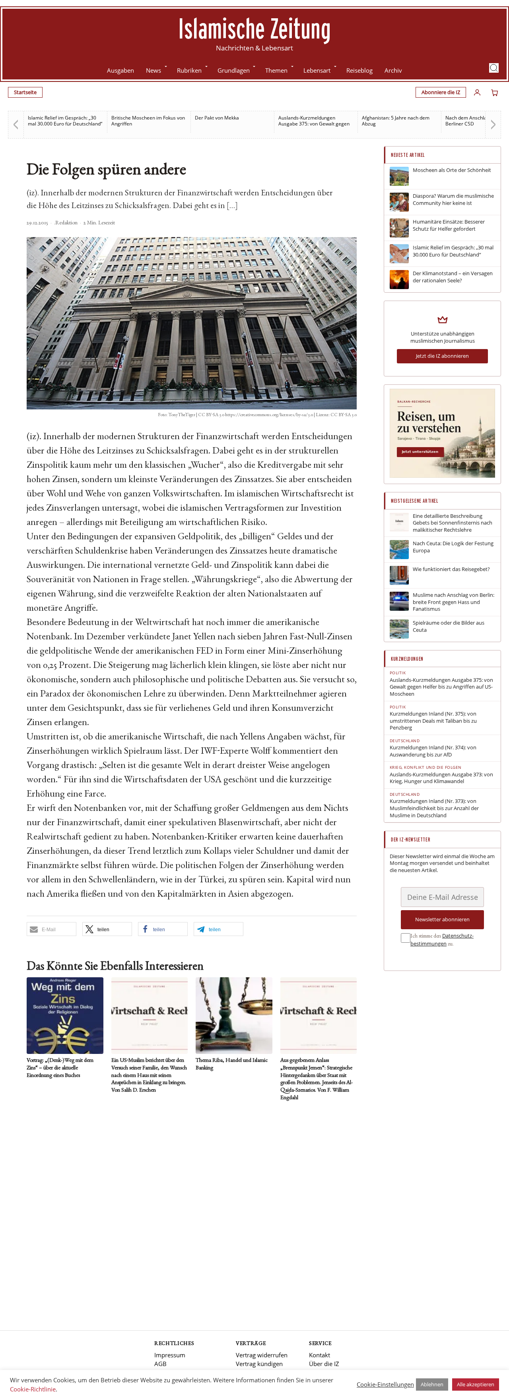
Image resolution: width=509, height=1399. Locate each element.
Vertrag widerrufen (262, 1355)
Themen (276, 70)
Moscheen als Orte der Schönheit (452, 170)
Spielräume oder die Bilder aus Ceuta (448, 626)
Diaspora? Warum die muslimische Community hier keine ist (453, 199)
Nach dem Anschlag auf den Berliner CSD (476, 120)
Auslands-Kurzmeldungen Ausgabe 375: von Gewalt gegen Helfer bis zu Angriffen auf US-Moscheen (441, 687)
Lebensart (316, 70)
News (153, 70)
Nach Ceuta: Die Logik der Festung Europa (453, 547)
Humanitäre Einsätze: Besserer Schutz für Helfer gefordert (449, 225)
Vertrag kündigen (259, 1364)
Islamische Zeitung (254, 28)
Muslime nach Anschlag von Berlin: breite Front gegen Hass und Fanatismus (453, 602)
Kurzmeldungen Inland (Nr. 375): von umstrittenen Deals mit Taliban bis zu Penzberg (433, 720)
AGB (160, 1364)
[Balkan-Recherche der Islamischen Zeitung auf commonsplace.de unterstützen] (442, 475)
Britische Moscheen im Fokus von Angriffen (148, 120)
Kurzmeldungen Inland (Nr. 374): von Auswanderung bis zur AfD (433, 751)
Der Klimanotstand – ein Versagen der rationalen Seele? (453, 277)
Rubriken (189, 70)
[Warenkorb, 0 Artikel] (494, 92)
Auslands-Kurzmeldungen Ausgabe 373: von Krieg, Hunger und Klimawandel (441, 778)
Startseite (25, 92)
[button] (494, 68)
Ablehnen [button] (432, 1384)
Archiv (393, 70)
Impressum (169, 1355)
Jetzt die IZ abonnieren (442, 355)
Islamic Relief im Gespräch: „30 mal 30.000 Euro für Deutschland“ (65, 120)
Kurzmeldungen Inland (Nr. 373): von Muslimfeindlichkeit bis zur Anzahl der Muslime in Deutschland (434, 808)
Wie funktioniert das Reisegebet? (451, 569)
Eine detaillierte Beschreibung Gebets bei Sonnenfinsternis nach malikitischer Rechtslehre (452, 523)
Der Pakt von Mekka (217, 117)
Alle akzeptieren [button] (475, 1384)
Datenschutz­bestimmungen (442, 939)
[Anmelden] (477, 92)
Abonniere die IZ (441, 92)
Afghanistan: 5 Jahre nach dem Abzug (395, 120)
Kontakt (319, 1355)
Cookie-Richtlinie (33, 1389)
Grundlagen (234, 70)
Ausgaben (120, 70)
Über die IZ (324, 1364)
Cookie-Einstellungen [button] (385, 1384)
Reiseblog (359, 70)
